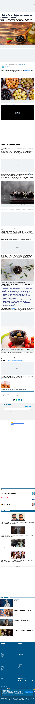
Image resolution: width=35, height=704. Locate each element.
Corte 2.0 (2, 645)
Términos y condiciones (22, 699)
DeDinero (19, 665)
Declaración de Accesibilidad (13, 699)
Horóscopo (20, 669)
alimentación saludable (14, 395)
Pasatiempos (20, 668)
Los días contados (6, 504)
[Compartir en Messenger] (18, 400)
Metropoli (2, 655)
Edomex (19, 644)
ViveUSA (19, 666)
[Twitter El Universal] (22, 680)
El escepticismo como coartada (9, 493)
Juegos (19, 667)
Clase (2, 677)
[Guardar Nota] (21, 400)
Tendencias (2, 666)
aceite (3, 395)
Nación (2, 644)
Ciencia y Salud (3, 667)
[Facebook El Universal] (20, 680)
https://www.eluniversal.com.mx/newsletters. (9, 378)
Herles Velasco (4, 492)
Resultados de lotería (20, 671)
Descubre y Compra (21, 655)
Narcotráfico (3, 657)
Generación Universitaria (20, 662)
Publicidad (25, 698)
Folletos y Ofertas (21, 656)
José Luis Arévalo (4, 497)
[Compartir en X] (15, 400)
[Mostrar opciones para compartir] (34, 4)
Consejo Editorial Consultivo (9, 698)
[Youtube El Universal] (25, 680)
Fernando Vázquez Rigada (6, 502)
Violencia (21, 698)
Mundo (2, 653)
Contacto (28, 699)
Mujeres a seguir (3, 646)
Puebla (19, 646)
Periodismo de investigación (3, 648)
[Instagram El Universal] (27, 680)
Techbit (2, 669)
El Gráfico (19, 663)
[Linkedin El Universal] (32, 680)
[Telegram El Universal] (18, 680)
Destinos (2, 672)
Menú (6, 64)
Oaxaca (19, 645)
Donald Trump (3, 654)
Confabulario (3, 665)
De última (2, 671)
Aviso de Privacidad (31, 698)
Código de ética (17, 698)
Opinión (3, 490)
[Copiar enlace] (20, 400)
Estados (2, 656)
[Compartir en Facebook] (13, 400)
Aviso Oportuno (20, 657)
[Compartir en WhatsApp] (16, 400)
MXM (1, 668)
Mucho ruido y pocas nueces (8, 498)
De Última (2, 680)
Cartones (2, 659)
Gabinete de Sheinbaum (3, 652)
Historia (7, 699)
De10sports (20, 664)
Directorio (2, 698)
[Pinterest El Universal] (29, 680)
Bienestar (7, 395)
